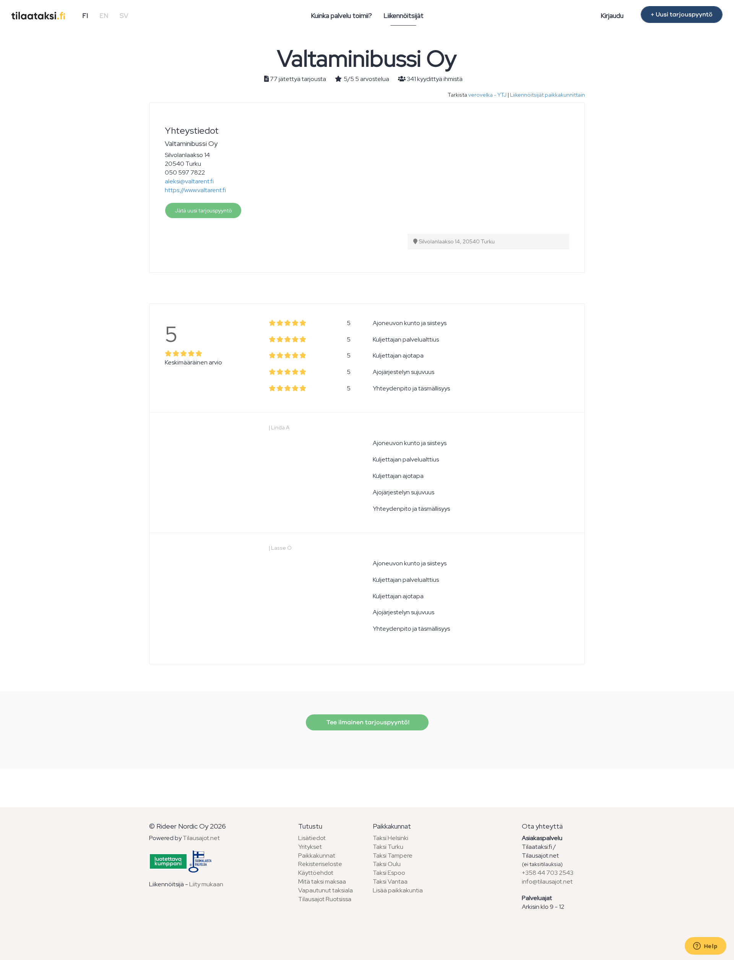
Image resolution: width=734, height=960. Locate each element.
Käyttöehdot (315, 873)
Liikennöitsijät (403, 15)
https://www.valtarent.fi (195, 190)
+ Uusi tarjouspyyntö (682, 14)
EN (103, 15)
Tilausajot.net (201, 838)
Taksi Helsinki (390, 838)
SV (124, 15)
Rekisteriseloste (320, 864)
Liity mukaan (206, 884)
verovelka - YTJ (487, 94)
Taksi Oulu (387, 864)
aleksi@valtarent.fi (189, 181)
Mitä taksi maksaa (322, 881)
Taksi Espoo (389, 873)
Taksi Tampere (392, 856)
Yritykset (310, 847)
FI (85, 15)
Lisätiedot (312, 838)
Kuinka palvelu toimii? (341, 15)
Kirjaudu (612, 15)
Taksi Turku (388, 847)
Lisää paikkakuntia (398, 890)
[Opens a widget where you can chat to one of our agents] (705, 946)
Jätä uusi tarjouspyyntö (203, 210)
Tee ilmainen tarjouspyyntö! (367, 722)
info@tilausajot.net (547, 881)
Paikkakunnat (316, 856)
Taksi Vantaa (390, 881)
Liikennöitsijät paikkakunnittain (547, 94)
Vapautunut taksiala (325, 890)
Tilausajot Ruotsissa (324, 899)
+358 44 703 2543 (547, 873)
